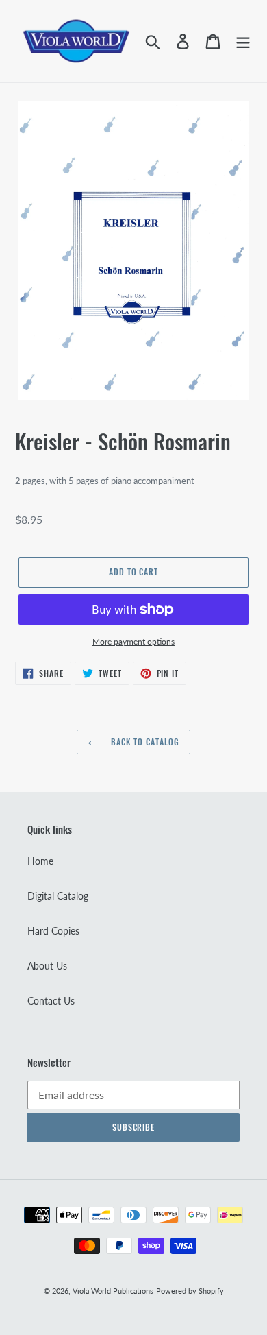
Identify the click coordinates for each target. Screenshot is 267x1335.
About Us (47, 966)
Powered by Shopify (190, 1290)
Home (40, 861)
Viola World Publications (113, 1290)
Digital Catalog (57, 896)
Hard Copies (53, 931)
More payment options (133, 641)
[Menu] (243, 41)
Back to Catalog (143, 741)
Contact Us (51, 1001)
